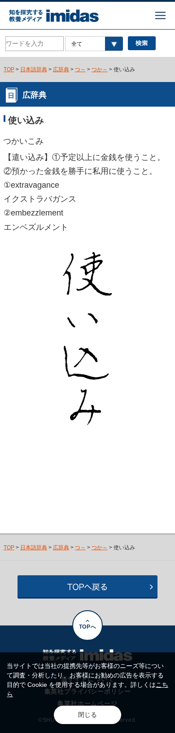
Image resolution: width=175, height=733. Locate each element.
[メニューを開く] (160, 15)
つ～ (80, 69)
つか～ (100, 69)
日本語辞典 (33, 69)
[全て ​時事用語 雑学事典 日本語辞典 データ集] (93, 43)
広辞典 (61, 69)
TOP (9, 69)
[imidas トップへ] (54, 15)
